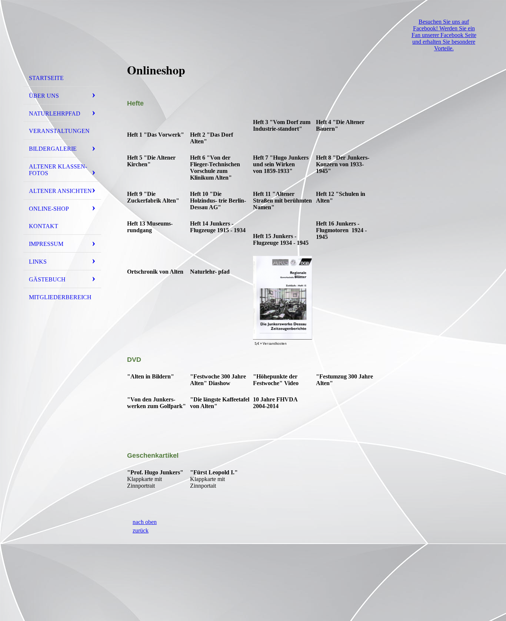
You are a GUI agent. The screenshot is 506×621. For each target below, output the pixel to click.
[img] (62, 38)
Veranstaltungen (59, 131)
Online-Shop (49, 209)
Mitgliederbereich (60, 297)
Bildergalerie (53, 149)
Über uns (44, 96)
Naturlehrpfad (54, 113)
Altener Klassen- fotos (58, 169)
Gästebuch (47, 279)
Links (38, 261)
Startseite (46, 78)
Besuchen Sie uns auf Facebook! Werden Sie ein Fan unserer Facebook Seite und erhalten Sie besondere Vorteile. (444, 35)
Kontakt (43, 226)
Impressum (46, 244)
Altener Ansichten (60, 191)
